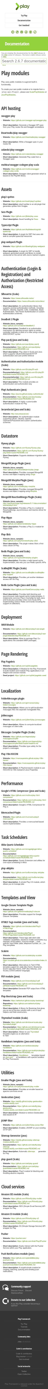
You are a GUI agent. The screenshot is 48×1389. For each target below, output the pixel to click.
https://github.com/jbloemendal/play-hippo (19, 523)
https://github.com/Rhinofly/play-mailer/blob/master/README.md (23, 1202)
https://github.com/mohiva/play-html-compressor (21, 796)
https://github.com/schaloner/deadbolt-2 (18, 325)
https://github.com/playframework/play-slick (20, 540)
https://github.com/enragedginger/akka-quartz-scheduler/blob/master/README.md (21, 856)
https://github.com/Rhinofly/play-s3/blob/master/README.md (23, 1222)
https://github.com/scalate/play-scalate (26, 955)
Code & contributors (24, 1353)
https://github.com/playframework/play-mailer (21, 1086)
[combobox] (24, 61)
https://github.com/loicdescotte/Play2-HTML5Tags (22, 927)
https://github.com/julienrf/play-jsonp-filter (27, 1124)
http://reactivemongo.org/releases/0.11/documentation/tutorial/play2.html (25, 504)
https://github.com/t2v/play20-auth (24, 369)
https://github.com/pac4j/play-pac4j (25, 344)
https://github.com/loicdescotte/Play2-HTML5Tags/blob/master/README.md (18, 934)
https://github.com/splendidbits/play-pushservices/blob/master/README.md (24, 1263)
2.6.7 (35, 53)
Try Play (24, 15)
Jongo (32, 474)
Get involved (24, 1359)
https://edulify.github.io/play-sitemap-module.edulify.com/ (21, 1141)
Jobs (24, 1341)
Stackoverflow (17, 1292)
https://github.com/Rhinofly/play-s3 (25, 1218)
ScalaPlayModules (37, 92)
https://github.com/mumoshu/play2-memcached (21, 817)
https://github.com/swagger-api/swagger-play (29, 120)
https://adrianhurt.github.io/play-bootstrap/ (27, 1000)
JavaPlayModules (8, 94)
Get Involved (24, 25)
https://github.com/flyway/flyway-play (26, 447)
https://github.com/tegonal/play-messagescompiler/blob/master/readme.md (22, 742)
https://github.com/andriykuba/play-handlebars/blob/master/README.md (24, 1051)
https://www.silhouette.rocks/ (22, 298)
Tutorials (24, 1326)
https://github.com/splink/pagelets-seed (30, 675)
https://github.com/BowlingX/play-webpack (28, 246)
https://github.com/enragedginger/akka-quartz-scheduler (22, 850)
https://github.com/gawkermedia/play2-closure (21, 911)
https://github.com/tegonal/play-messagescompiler (19, 737)
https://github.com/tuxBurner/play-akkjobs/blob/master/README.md (23, 878)
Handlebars (23, 1055)
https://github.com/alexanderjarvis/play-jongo (21, 469)
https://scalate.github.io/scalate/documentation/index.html (25, 961)
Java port (9, 1057)
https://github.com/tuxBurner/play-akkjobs (27, 872)
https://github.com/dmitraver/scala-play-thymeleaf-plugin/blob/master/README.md (24, 1028)
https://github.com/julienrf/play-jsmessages (28, 719)
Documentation (24, 20)
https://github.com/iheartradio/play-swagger (28, 137)
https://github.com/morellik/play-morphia (19, 486)
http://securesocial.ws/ (20, 413)
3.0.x (4, 56)
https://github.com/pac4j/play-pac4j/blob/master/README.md (22, 348)
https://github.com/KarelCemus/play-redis (27, 589)
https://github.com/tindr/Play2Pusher (31, 1241)
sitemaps (31, 1151)
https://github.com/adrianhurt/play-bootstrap (22, 1004)
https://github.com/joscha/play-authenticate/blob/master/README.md (22, 397)
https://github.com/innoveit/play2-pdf (25, 980)
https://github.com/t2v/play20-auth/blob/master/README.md (23, 373)
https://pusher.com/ (18, 1238)
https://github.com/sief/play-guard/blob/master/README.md (21, 1167)
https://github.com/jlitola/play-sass (24, 216)
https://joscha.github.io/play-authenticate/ (27, 393)
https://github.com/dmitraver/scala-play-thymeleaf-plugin (23, 1023)
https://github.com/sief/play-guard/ (24, 1163)
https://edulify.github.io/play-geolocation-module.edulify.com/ (23, 1102)
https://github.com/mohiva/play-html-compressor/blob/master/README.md (24, 801)
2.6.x (6, 55)
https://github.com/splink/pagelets (24, 665)
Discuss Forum (17, 1290)
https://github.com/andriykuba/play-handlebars (21, 1046)
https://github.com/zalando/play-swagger (27, 154)
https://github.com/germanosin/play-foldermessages (21, 703)
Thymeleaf (34, 1031)
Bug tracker (24, 1356)
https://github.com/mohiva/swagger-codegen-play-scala (21, 170)
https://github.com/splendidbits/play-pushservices (21, 1259)
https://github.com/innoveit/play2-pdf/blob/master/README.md (23, 984)
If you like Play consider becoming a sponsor (25, 1304)
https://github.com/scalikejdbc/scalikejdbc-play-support (24, 573)
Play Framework (24, 6)
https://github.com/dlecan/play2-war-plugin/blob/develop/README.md (24, 634)
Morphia (33, 491)
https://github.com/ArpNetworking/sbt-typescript (22, 230)
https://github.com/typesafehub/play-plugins (20, 557)
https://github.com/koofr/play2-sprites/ (26, 201)
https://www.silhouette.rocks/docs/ (31, 301)
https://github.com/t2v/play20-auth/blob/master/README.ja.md (23, 378)
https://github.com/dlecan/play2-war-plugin (28, 628)
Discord (28, 1290)
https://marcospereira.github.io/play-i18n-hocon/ (23, 759)
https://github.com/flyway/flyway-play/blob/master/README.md (23, 451)
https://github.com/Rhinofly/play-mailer (26, 1198)
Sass (36, 219)
